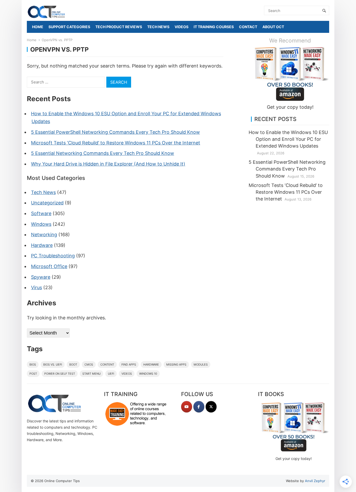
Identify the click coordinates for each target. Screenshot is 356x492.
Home (31, 40)
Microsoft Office (49, 266)
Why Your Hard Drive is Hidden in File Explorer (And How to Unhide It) (108, 164)
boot (73, 364)
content (107, 364)
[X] (211, 406)
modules (201, 364)
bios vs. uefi (52, 364)
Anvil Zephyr (315, 481)
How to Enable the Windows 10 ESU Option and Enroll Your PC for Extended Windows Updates (288, 139)
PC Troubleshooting (53, 255)
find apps (128, 364)
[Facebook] (198, 406)
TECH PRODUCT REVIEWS (118, 27)
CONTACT (248, 27)
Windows (41, 224)
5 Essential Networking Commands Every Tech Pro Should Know (102, 153)
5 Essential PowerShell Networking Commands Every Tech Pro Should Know (115, 132)
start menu (91, 373)
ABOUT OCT (273, 27)
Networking (44, 234)
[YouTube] (186, 406)
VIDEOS (181, 27)
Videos (126, 373)
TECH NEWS (158, 27)
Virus (36, 287)
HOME (37, 27)
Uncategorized (47, 202)
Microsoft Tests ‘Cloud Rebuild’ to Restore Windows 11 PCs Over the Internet (115, 142)
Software (41, 213)
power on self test (59, 373)
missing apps (176, 364)
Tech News (43, 192)
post (33, 373)
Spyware (40, 277)
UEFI (111, 373)
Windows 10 (148, 373)
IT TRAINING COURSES (214, 27)
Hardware (42, 245)
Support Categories (69, 27)
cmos (88, 364)
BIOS (32, 364)
